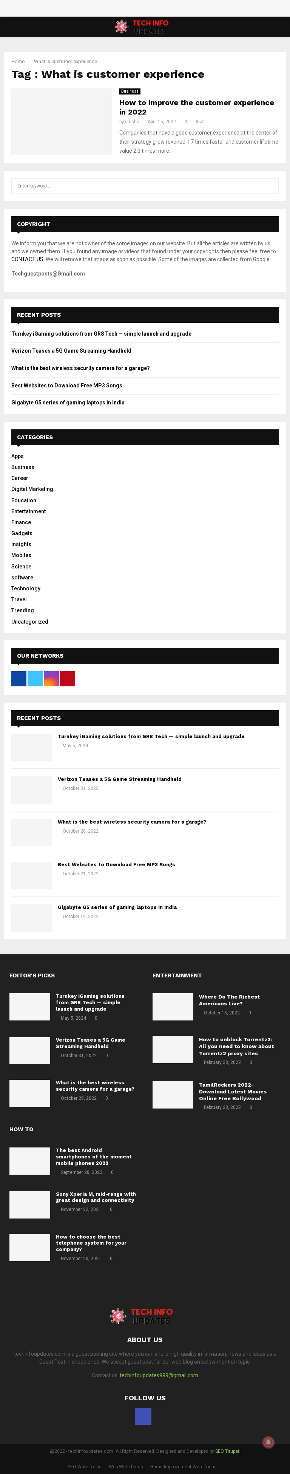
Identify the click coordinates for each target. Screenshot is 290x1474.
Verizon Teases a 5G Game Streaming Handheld (71, 351)
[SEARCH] (271, 186)
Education (23, 500)
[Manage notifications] (268, 1442)
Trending (22, 610)
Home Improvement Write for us (183, 1466)
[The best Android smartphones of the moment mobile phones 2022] (29, 1161)
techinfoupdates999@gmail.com (159, 1375)
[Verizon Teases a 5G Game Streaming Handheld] (31, 790)
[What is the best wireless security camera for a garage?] (31, 832)
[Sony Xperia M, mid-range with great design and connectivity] (29, 1205)
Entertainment (28, 511)
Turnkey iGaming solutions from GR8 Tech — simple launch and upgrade (101, 334)
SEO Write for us (85, 1466)
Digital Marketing (32, 489)
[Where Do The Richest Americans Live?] (173, 1006)
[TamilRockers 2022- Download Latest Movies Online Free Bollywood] (173, 1095)
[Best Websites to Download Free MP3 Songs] (31, 875)
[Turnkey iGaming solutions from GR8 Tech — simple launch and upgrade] (31, 747)
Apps (17, 456)
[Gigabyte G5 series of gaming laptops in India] (31, 918)
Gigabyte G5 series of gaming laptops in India (68, 402)
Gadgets (21, 533)
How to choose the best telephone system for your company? (91, 1243)
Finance (21, 522)
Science (21, 567)
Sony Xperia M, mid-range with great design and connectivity (96, 1197)
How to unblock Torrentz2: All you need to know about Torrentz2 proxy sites (236, 1046)
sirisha (132, 121)
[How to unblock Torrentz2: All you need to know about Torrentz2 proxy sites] (173, 1049)
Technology (25, 588)
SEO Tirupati (228, 1451)
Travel (19, 599)
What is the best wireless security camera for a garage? (80, 368)
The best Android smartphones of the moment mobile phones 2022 (94, 1156)
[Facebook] (143, 1416)
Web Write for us (126, 1466)
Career (19, 478)
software (22, 577)
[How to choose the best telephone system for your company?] (29, 1247)
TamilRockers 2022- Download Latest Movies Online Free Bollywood (233, 1091)
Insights (21, 544)
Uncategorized (29, 622)
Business (130, 91)
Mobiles (21, 555)
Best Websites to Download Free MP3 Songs (66, 385)
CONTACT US (27, 259)
